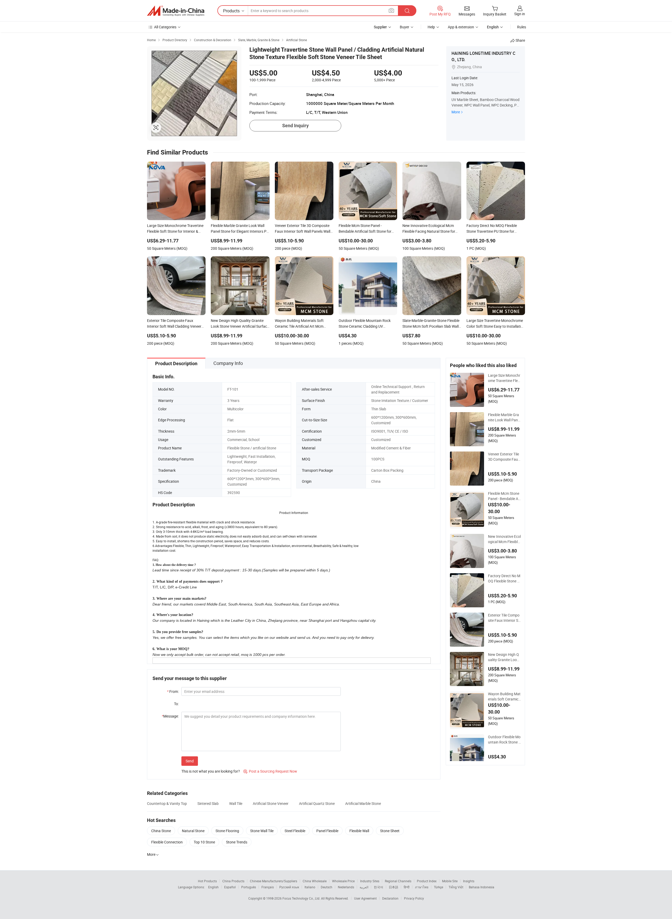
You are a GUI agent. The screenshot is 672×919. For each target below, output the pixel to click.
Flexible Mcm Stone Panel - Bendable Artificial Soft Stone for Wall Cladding (504, 496)
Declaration (390, 898)
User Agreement (365, 898)
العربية (364, 887)
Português (248, 887)
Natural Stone (193, 830)
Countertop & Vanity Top (167, 803)
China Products (233, 881)
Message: (170, 716)
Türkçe (438, 887)
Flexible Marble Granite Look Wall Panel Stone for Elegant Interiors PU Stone (504, 417)
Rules (521, 26)
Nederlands (346, 887)
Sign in (519, 13)
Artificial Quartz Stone (317, 803)
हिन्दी (407, 887)
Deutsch (326, 887)
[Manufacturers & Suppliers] (175, 10)
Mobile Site (450, 881)
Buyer (404, 26)
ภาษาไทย (421, 887)
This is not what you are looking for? (210, 771)
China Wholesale (315, 881)
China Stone (161, 830)
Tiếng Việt (456, 887)
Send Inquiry (295, 125)
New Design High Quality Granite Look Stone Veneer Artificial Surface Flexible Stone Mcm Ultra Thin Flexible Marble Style (504, 657)
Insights (468, 881)
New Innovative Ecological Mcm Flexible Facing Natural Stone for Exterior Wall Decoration (504, 539)
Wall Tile (235, 803)
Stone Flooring (227, 830)
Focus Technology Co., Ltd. (301, 898)
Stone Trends (236, 842)
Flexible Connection (167, 842)
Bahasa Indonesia (481, 887)
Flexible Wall (359, 830)
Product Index (427, 881)
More (456, 111)
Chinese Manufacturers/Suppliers (273, 881)
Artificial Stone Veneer (270, 803)
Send (190, 760)
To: (176, 703)
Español (230, 887)
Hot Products (207, 881)
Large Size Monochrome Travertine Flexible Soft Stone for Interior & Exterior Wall (504, 378)
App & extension (461, 26)
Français (267, 887)
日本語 (393, 887)
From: (173, 691)
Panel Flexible (327, 830)
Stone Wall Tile (262, 830)
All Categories (165, 26)
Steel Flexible (295, 830)
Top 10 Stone (204, 842)
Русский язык (289, 887)
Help (431, 26)
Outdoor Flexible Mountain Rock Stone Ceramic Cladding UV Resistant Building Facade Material (504, 739)
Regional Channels (398, 881)
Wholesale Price (343, 881)
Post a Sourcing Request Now (270, 771)
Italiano (309, 887)
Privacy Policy (414, 898)
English (213, 887)
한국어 (378, 887)
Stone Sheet (390, 830)
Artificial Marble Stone (363, 803)
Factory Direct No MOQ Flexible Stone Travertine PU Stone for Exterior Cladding (504, 578)
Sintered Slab (208, 803)
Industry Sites (369, 881)
